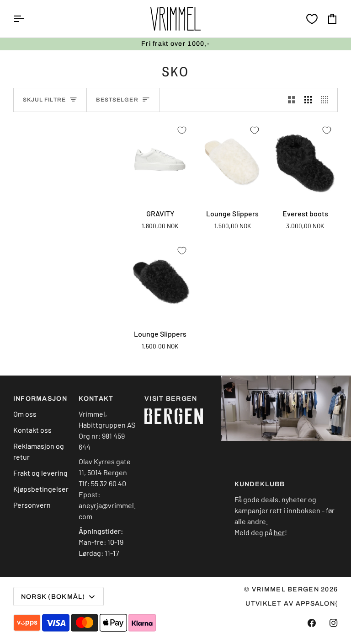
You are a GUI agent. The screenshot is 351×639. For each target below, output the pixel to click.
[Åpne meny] (27, 19)
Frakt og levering (40, 472)
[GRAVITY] (160, 160)
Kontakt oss (32, 429)
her (279, 532)
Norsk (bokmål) (53, 596)
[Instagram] (334, 623)
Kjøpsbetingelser (41, 488)
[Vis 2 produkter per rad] (291, 100)
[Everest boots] (305, 160)
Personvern (32, 504)
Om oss (25, 413)
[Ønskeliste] (312, 19)
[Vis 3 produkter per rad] (308, 100)
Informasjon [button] (40, 398)
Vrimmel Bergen (285, 589)
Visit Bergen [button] (170, 398)
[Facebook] (312, 623)
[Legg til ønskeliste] (182, 130)
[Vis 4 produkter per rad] (326, 100)
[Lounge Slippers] (233, 160)
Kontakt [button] (96, 398)
